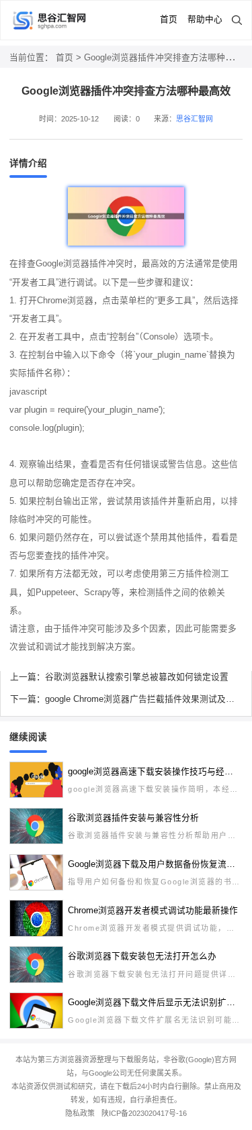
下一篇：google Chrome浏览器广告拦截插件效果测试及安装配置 (125, 699)
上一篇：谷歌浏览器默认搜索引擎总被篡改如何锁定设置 (119, 677)
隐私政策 (80, 1113)
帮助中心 (204, 19)
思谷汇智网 (194, 119)
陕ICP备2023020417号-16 (144, 1113)
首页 (168, 19)
